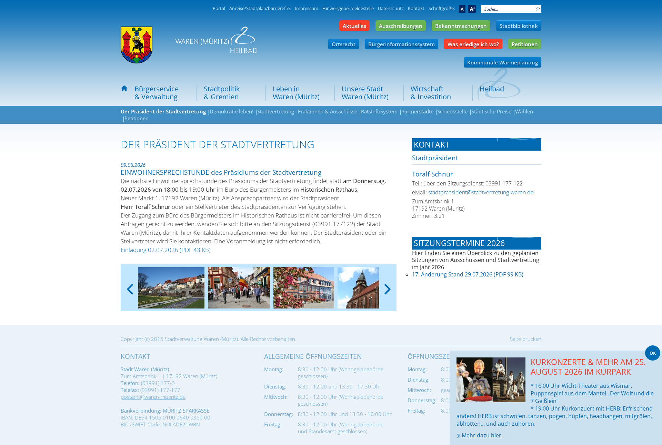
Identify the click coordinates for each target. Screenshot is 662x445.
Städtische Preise (491, 111)
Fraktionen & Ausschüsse (327, 111)
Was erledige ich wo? (473, 44)
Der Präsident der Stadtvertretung (163, 111)
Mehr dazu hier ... (484, 435)
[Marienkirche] (368, 288)
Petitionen (525, 44)
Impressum (306, 8)
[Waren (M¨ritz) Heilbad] (136, 45)
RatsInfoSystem (379, 111)
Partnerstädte (417, 111)
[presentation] (130, 283)
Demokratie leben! (231, 111)
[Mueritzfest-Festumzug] (239, 288)
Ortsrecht (343, 44)
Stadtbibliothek (519, 25)
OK (653, 353)
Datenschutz (391, 8)
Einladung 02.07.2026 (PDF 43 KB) (166, 250)
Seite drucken (525, 338)
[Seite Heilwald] (216, 39)
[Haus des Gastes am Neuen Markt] (303, 288)
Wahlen (524, 111)
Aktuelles (354, 25)
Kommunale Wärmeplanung (502, 62)
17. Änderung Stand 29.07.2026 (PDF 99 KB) (467, 274)
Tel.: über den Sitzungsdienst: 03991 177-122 (467, 183)
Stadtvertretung (275, 111)
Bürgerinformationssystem (401, 44)
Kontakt (416, 8)
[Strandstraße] (171, 288)
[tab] (476, 144)
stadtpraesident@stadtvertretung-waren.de (481, 192)
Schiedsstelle (452, 111)
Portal (219, 8)
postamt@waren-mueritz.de (153, 396)
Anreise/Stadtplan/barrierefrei (260, 8)
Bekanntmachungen (461, 25)
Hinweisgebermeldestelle (348, 8)
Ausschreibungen (400, 25)
